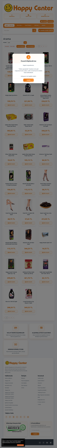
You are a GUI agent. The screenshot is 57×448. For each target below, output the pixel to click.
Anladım (28, 80)
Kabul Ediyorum (20, 445)
